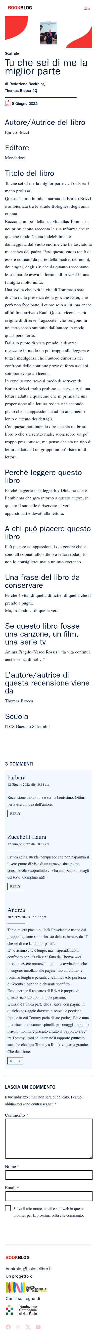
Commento (16, 1115)
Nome (12, 1166)
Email (12, 1187)
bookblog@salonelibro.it (29, 1268)
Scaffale (12, 54)
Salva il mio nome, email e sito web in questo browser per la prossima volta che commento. (48, 1212)
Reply (15, 813)
